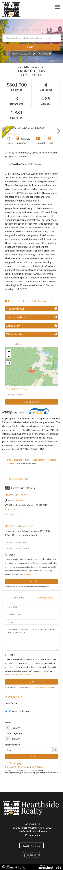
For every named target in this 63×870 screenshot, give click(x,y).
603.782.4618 (32, 824)
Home (8, 459)
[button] (31, 47)
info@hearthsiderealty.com (33, 831)
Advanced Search (22, 53)
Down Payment (13, 733)
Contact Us (11, 509)
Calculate (31, 756)
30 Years (12, 711)
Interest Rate (12, 744)
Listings (18, 459)
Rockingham (38, 459)
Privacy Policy (24, 574)
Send (31, 681)
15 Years (26, 711)
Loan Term (11, 702)
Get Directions (31, 401)
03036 (10, 463)
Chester (52, 459)
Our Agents (11, 514)
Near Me (43, 53)
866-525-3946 (15, 500)
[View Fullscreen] (8, 363)
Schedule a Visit (45, 597)
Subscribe (31, 581)
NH (27, 459)
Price (8, 722)
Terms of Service (47, 687)
